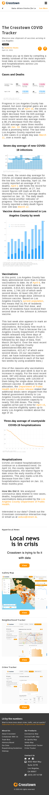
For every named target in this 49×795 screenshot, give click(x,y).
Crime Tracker (30, 748)
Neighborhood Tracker (34, 745)
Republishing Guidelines (12, 748)
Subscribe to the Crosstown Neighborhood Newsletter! (23, 724)
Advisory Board (8, 742)
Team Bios (6, 740)
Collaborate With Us (10, 737)
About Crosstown (9, 734)
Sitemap (5, 751)
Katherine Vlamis (11, 48)
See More (43, 8)
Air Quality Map (31, 740)
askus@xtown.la (27, 517)
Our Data (5, 745)
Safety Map (29, 742)
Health (5, 44)
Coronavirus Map (31, 734)
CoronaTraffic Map (32, 737)
